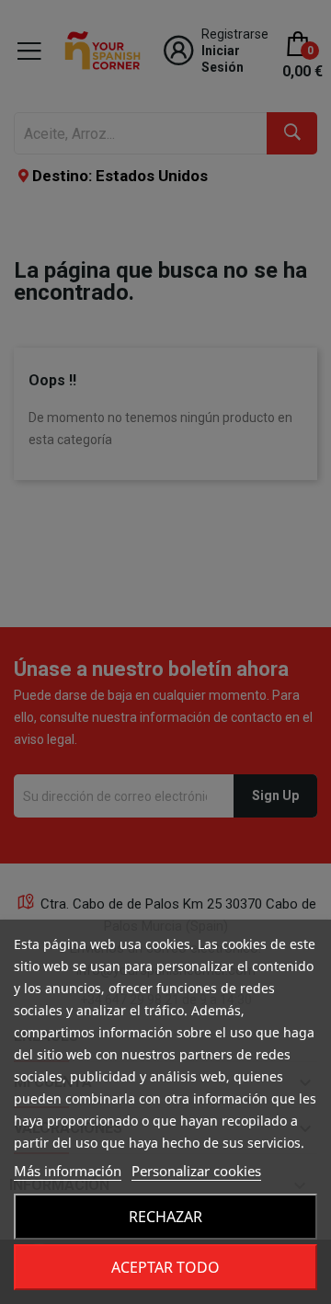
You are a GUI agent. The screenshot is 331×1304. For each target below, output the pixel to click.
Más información (67, 1170)
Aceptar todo (165, 1267)
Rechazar (165, 1217)
